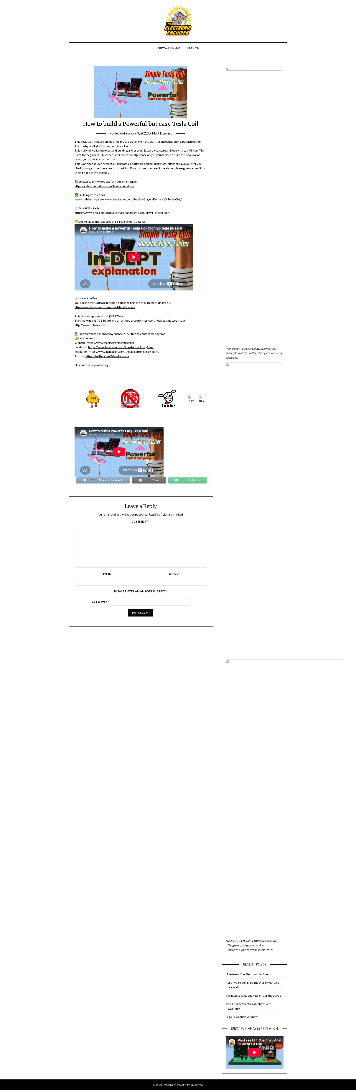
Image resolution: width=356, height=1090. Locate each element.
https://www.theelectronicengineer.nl (110, 342)
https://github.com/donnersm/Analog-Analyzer (104, 186)
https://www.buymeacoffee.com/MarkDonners (105, 307)
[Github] (191, 400)
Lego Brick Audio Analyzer (242, 1016)
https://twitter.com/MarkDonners (107, 356)
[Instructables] (93, 406)
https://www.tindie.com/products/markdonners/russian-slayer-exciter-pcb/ (123, 212)
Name (107, 573)
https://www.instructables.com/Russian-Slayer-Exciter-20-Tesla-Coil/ (137, 199)
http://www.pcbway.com (90, 325)
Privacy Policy (169, 47)
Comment (141, 521)
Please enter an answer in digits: (140, 591)
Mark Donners (162, 133)
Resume (193, 47)
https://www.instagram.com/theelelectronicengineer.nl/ (124, 351)
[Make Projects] (130, 406)
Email (174, 573)
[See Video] (202, 400)
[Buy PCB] (167, 406)
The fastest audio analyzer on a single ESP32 (253, 995)
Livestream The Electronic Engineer (248, 974)
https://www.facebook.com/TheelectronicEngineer (121, 347)
